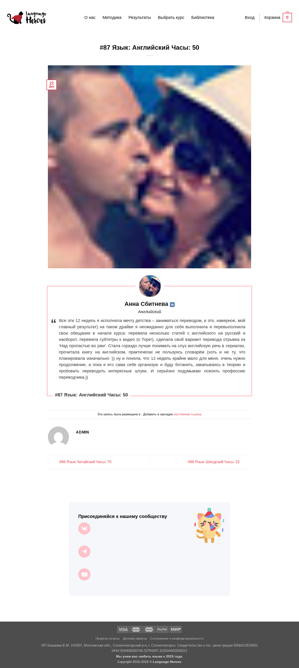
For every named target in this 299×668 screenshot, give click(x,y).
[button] (250, 17)
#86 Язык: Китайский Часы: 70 (84, 462)
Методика (112, 17)
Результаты (139, 17)
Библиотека (202, 17)
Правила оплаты (108, 638)
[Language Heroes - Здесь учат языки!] (26, 17)
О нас (90, 17)
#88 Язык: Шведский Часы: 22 (214, 462)
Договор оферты (135, 638)
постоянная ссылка (187, 414)
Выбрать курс (171, 17)
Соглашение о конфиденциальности (176, 638)
